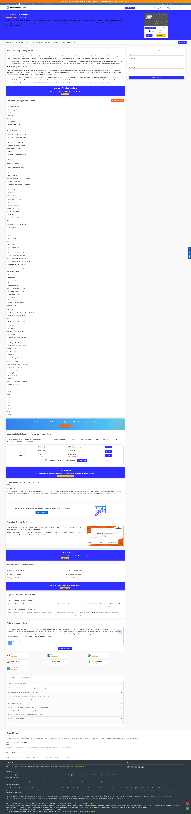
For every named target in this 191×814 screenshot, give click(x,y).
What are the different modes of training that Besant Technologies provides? (28, 707)
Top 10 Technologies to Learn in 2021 (39, 757)
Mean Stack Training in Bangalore (13, 798)
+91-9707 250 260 (18, 688)
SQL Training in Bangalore (83, 796)
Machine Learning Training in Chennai (148, 790)
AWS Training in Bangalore (79, 798)
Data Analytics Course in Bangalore (32, 796)
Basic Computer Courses (132, 738)
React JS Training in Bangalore (134, 796)
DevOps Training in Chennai (29, 790)
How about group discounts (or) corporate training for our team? (25, 714)
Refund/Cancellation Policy (110, 774)
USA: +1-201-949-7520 (56, 4)
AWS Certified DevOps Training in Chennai (146, 787)
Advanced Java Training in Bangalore (116, 798)
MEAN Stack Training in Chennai (114, 790)
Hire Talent (174, 8)
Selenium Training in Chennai (57, 790)
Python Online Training (39, 781)
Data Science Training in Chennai (74, 787)
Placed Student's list (42, 512)
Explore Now (65, 426)
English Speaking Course (119, 738)
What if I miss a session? (14, 703)
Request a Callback (189, 253)
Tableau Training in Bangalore (97, 796)
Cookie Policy (83, 774)
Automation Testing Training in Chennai (126, 787)
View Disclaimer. (91, 811)
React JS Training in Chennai (71, 790)
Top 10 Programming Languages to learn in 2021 (17, 757)
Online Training (155, 8)
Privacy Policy (75, 774)
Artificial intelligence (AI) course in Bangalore (96, 798)
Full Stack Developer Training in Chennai (15, 787)
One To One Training (162, 27)
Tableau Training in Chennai (43, 790)
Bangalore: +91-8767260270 (27, 4)
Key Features (56, 42)
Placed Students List (68, 766)
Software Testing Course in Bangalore (51, 796)
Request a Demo (182, 42)
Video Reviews (23, 766)
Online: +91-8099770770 (42, 4)
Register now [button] (65, 93)
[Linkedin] (139, 767)
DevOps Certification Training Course (24, 781)
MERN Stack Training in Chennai (130, 790)
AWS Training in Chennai (162, 787)
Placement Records (124, 1)
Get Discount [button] (65, 558)
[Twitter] (132, 767)
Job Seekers (181, 8)
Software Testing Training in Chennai (92, 787)
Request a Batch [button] (82, 460)
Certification (47, 42)
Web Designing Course (54, 738)
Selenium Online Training (52, 781)
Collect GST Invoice (79, 766)
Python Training (65, 738)
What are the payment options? (16, 718)
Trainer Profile (39, 42)
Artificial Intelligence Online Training (159, 781)
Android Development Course (13, 738)
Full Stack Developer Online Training (142, 781)
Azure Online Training (127, 781)
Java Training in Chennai (163, 790)
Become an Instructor (48, 774)
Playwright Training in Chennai (109, 787)
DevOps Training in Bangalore (65, 798)
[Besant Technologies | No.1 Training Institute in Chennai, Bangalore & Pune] (16, 9)
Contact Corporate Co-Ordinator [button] (65, 476)
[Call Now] (187, 804)
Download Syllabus (118, 100)
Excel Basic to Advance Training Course (102, 738)
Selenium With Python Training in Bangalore (115, 796)
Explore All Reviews (65, 648)
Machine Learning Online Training (101, 781)
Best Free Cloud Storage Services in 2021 (59, 757)
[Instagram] (142, 767)
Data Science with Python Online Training (82, 781)
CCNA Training (25, 738)
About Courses (10, 42)
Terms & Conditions (98, 774)
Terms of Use (90, 774)
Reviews (69, 42)
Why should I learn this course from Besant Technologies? (23, 692)
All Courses (139, 8)
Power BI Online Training (115, 781)
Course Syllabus (19, 42)
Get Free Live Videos (161, 35)
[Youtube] (135, 767)
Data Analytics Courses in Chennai (33, 787)
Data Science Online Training (65, 781)
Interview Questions (49, 766)
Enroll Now (149, 35)
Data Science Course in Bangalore (68, 796)
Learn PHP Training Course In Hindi (39, 738)
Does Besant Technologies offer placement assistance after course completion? (29, 696)
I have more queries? (13, 722)
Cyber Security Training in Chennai (14, 790)
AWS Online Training (10, 781)
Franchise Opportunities (59, 774)
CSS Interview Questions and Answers (15, 747)
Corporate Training (165, 8)
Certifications (129, 8)
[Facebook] (128, 767)
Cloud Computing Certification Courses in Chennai (54, 787)
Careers (30, 774)
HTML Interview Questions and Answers (35, 747)
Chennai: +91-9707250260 (12, 4)
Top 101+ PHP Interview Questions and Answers (58, 747)
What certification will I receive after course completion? (23, 711)
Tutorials (17, 766)
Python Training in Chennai (85, 790)
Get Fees (108, 447)
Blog (7, 766)
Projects (63, 42)
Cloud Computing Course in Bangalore (14, 796)
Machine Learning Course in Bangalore (48, 798)
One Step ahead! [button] (65, 588)
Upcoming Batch (30, 42)
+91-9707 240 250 (168, 4)
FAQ (74, 42)
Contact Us (24, 774)
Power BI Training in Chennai (99, 790)
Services (13, 774)
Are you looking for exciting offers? (17, 683)
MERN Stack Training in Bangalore (30, 798)
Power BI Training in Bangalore (165, 796)
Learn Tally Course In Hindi (77, 738)
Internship (11, 766)
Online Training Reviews (33, 766)
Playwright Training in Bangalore (149, 796)
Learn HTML (88, 738)
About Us (8, 774)
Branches (147, 8)
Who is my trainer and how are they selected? (20, 700)
